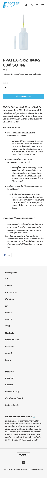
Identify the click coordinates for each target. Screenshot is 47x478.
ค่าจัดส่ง (6, 74)
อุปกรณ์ (8, 319)
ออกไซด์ (8, 353)
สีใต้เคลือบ (9, 299)
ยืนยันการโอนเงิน (12, 405)
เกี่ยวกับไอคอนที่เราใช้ (14, 398)
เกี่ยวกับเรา (9, 377)
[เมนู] (42, 5)
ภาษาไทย (23, 454)
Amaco (8, 285)
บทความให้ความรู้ (12, 391)
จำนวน (5, 83)
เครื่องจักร (9, 346)
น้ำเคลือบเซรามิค (12, 339)
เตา (6, 305)
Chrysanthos (11, 292)
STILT (7, 326)
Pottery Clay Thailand (19, 469)
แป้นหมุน (8, 312)
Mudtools (9, 332)
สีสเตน (8, 360)
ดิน (6, 278)
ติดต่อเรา (9, 384)
